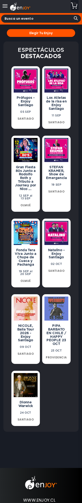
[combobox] (41, 19)
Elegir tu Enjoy (41, 33)
